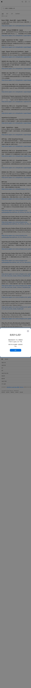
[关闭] (28, 331)
